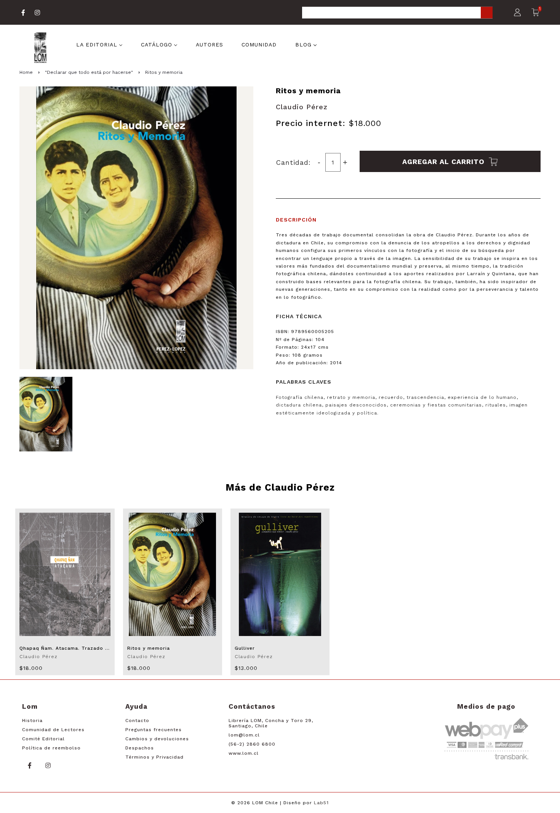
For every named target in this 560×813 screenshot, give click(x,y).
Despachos (139, 748)
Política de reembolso (51, 748)
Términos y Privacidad (154, 757)
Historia (32, 720)
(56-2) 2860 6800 (252, 744)
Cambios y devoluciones (157, 738)
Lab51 (321, 802)
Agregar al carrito (444, 161)
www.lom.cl (244, 753)
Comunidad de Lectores (53, 729)
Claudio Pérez (302, 107)
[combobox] (397, 13)
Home (26, 72)
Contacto (137, 720)
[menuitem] (99, 44)
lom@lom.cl (244, 735)
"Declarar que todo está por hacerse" (89, 72)
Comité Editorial (43, 738)
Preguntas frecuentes (153, 729)
